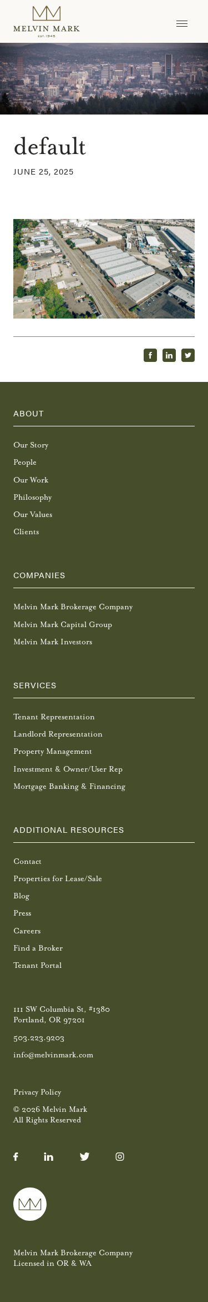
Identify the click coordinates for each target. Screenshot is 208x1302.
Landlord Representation (58, 734)
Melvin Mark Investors (52, 642)
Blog (21, 896)
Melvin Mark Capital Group (62, 624)
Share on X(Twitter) (188, 355)
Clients (26, 531)
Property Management (52, 751)
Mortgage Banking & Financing (69, 786)
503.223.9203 (38, 1037)
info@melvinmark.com (53, 1055)
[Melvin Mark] (46, 21)
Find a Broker (38, 948)
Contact (27, 861)
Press (22, 913)
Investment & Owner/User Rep (68, 769)
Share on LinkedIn (169, 355)
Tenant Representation (54, 717)
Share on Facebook (150, 355)
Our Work (30, 480)
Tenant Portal (37, 965)
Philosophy (32, 497)
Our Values (32, 514)
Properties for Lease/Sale (57, 878)
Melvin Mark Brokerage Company (73, 607)
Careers (26, 931)
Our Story (30, 445)
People (25, 462)
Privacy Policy (37, 1092)
